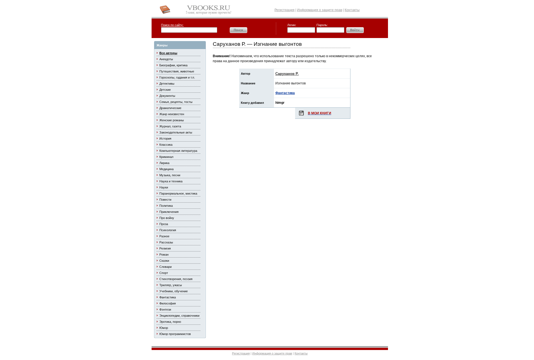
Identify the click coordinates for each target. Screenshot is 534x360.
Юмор (163, 327)
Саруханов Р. (287, 74)
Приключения (169, 211)
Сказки (164, 260)
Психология (167, 230)
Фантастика (167, 297)
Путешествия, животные (176, 71)
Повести (165, 199)
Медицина (166, 169)
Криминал (166, 156)
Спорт (163, 273)
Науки (163, 187)
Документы (167, 95)
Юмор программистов (175, 334)
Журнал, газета (170, 126)
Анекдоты (166, 59)
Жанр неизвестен (171, 114)
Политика (166, 205)
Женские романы (171, 120)
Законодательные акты (175, 132)
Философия (167, 303)
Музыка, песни (169, 175)
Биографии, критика (173, 65)
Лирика (164, 163)
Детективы (166, 83)
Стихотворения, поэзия (175, 279)
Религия (165, 248)
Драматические (170, 108)
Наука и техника (170, 181)
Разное (164, 236)
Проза (163, 224)
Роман (164, 254)
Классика (165, 144)
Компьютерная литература (178, 150)
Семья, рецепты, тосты (175, 102)
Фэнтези (165, 309)
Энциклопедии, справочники (179, 315)
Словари (165, 266)
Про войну (166, 218)
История (165, 138)
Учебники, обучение (173, 291)
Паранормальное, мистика (178, 193)
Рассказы (166, 242)
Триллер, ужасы (170, 285)
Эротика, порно (170, 321)
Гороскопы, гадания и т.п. (177, 77)
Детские (165, 89)
